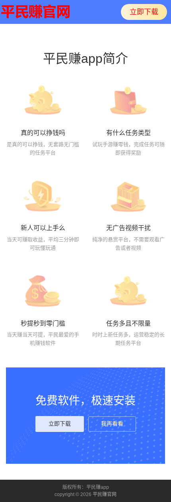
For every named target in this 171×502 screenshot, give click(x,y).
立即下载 (144, 12)
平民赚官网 (105, 494)
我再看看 (112, 424)
